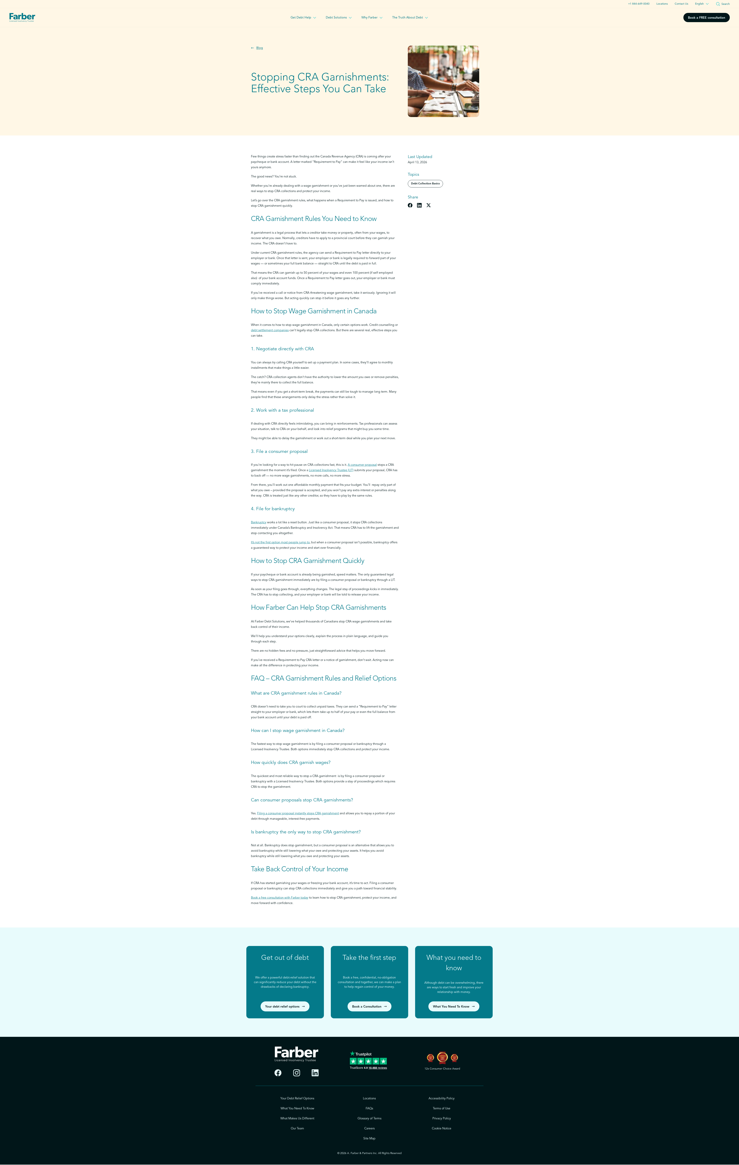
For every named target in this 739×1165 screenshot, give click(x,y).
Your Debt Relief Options (297, 1098)
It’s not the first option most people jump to (280, 542)
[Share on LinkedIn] (419, 205)
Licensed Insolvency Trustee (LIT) (331, 470)
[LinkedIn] (315, 1072)
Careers (369, 1128)
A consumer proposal (362, 465)
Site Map (369, 1138)
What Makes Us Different (297, 1118)
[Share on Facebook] (410, 205)
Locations (662, 4)
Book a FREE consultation (706, 17)
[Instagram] (296, 1072)
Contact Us (681, 4)
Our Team (297, 1128)
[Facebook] (278, 1072)
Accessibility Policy (442, 1098)
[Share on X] (428, 205)
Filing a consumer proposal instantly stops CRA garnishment (298, 813)
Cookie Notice (441, 1128)
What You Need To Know (297, 1108)
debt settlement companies (270, 330)
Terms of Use (441, 1108)
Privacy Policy (441, 1118)
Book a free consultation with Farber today (279, 897)
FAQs (369, 1108)
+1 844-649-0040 (639, 4)
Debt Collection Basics (425, 183)
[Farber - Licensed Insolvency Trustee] (22, 17)
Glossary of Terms (369, 1118)
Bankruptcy (258, 522)
